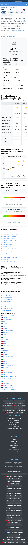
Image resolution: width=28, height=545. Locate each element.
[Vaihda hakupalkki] (20, 4)
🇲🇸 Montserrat (4, 363)
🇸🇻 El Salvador (4, 339)
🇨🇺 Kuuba (3, 358)
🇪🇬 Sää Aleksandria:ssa (19, 401)
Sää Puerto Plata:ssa (6, 246)
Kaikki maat (14, 447)
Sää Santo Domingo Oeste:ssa (8, 236)
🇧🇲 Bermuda (4, 328)
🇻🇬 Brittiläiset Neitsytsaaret (8, 330)
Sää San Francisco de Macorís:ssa (9, 248)
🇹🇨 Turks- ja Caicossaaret (7, 387)
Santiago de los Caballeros (8, 295)
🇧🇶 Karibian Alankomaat (7, 356)
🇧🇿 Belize (3, 326)
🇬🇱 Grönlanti (4, 343)
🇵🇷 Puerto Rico (5, 370)
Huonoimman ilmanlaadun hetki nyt (14, 428)
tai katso (21, 26)
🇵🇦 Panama (4, 369)
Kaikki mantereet (14, 445)
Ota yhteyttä (14, 441)
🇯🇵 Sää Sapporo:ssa (18, 407)
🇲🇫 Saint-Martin (5, 380)
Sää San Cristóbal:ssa (6, 244)
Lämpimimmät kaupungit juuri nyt (14, 418)
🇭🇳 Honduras (4, 350)
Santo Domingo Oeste (6, 297)
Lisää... (14, 439)
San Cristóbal (4, 305)
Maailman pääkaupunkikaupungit (14, 449)
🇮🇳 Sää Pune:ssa (8, 407)
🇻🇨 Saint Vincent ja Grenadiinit (8, 376)
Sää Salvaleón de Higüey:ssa (8, 251)
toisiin (2, 7)
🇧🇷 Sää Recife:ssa (21, 410)
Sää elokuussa (11, 12)
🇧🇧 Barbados (4, 325)
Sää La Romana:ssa (6, 242)
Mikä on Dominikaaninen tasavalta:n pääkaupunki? (11, 279)
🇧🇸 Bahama (4, 323)
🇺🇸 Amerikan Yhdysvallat (7, 315)
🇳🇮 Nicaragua (4, 367)
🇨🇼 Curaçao (4, 336)
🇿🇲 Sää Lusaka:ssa (19, 412)
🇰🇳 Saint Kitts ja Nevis (6, 372)
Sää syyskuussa (19, 12)
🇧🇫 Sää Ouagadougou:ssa (19, 405)
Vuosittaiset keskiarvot (7, 14)
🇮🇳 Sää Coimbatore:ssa (8, 405)
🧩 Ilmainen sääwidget (14, 451)
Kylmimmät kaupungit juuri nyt (14, 420)
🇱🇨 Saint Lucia (4, 374)
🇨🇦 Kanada (4, 354)
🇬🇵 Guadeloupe (5, 345)
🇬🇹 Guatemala (4, 347)
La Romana (4, 303)
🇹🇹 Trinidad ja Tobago (6, 385)
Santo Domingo (21, 20)
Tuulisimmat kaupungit (14, 424)
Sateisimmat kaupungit (14, 422)
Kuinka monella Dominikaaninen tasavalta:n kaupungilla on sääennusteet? (13, 283)
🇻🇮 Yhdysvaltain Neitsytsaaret (8, 389)
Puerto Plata (4, 306)
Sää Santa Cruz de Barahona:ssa (9, 257)
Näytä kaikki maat (18, 1)
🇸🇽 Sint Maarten (5, 383)
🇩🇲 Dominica (4, 337)
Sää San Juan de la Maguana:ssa (9, 261)
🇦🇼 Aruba (3, 321)
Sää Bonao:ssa (4, 259)
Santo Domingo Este (6, 299)
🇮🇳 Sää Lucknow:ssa (8, 401)
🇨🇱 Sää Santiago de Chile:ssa (9, 410)
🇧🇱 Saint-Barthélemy (6, 378)
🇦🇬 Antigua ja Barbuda (6, 319)
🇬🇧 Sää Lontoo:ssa (19, 403)
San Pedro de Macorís (6, 301)
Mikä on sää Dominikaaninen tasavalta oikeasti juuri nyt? (12, 273)
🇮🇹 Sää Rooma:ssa (9, 403)
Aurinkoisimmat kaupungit (14, 426)
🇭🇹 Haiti (3, 348)
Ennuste (4, 12)
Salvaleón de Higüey (6, 310)
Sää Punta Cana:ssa (6, 255)
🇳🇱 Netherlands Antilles (7, 365)
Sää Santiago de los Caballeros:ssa (10, 234)
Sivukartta (14, 443)
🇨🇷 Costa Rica (4, 334)
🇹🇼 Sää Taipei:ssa (9, 412)
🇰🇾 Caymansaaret (5, 332)
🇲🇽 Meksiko (4, 361)
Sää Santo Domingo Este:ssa (8, 238)
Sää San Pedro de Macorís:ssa (8, 240)
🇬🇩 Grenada (4, 341)
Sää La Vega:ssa (5, 253)
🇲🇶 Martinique (4, 359)
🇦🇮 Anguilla (4, 317)
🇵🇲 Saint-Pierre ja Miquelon (8, 381)
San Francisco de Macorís (7, 308)
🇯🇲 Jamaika (4, 352)
